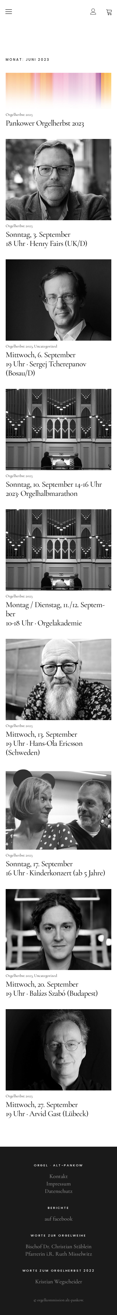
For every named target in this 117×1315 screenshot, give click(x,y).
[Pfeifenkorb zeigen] (109, 11)
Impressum (58, 1183)
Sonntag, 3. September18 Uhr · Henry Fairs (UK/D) (46, 238)
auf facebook (59, 1218)
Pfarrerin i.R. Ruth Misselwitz (58, 1254)
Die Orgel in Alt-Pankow (58, 33)
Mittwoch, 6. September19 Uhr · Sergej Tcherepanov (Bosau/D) (46, 364)
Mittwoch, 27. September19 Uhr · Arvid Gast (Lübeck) (47, 1109)
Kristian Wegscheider (58, 1281)
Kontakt (58, 1176)
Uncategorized (45, 346)
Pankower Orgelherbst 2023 (45, 123)
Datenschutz (58, 1191)
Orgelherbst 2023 (19, 114)
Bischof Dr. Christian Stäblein (58, 1246)
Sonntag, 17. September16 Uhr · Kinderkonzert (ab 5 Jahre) (55, 868)
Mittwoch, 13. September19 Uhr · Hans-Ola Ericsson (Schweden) (44, 743)
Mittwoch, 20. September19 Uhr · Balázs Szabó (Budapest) (52, 988)
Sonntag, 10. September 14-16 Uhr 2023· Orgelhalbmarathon (54, 488)
